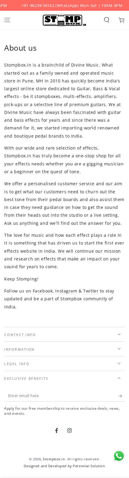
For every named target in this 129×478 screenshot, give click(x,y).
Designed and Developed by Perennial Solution (64, 466)
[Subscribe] (121, 396)
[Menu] (7, 20)
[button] (106, 20)
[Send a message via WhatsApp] (119, 456)
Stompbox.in (54, 459)
